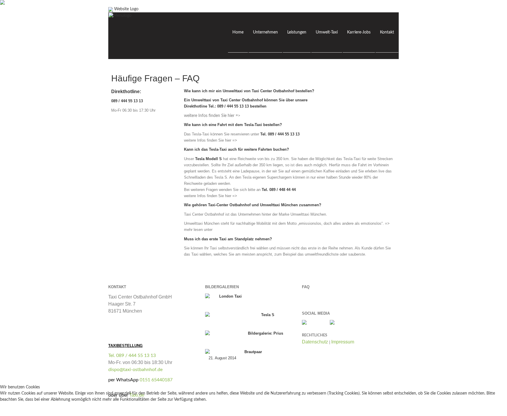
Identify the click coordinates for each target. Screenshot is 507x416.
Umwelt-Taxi (327, 32)
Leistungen (296, 32)
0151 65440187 (156, 380)
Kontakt (387, 32)
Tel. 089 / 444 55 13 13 (132, 355)
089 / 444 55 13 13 (233, 106)
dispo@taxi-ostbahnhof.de (135, 369)
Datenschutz (315, 341)
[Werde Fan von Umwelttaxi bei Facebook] (313, 323)
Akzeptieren (14, 411)
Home (238, 32)
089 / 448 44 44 (282, 189)
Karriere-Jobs (359, 32)
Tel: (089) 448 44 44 (128, 318)
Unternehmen (265, 32)
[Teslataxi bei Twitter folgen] (338, 323)
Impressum (342, 341)
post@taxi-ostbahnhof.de (134, 325)
